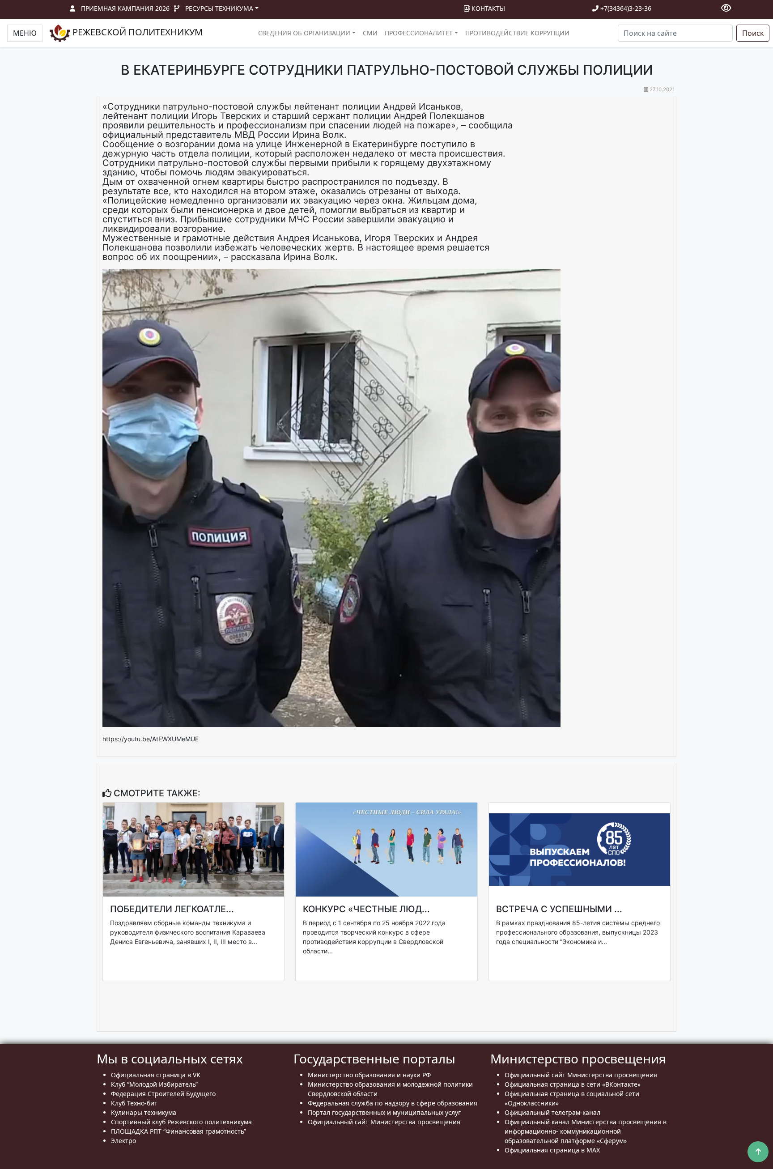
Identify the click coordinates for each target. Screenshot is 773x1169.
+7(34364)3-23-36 (625, 8)
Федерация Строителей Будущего (163, 1093)
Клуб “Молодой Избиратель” (154, 1084)
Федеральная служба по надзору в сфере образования (392, 1103)
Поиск (753, 33)
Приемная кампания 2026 (125, 8)
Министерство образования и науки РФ (369, 1075)
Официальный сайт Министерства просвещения (384, 1122)
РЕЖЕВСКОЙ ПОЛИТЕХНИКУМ (136, 32)
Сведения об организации (304, 33)
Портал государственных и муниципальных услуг (384, 1112)
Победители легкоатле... (172, 909)
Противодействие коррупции (517, 33)
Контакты (487, 8)
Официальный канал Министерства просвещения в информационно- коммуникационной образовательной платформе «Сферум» (586, 1131)
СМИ (370, 33)
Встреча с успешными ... (559, 909)
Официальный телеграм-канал (552, 1112)
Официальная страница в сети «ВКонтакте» (573, 1084)
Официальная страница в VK (155, 1075)
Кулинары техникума (143, 1112)
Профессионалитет (419, 33)
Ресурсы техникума (219, 8)
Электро (123, 1140)
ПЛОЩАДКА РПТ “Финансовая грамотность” (178, 1131)
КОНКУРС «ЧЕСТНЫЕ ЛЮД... (366, 909)
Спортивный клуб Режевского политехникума (181, 1122)
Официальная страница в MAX (552, 1150)
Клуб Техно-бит (134, 1103)
